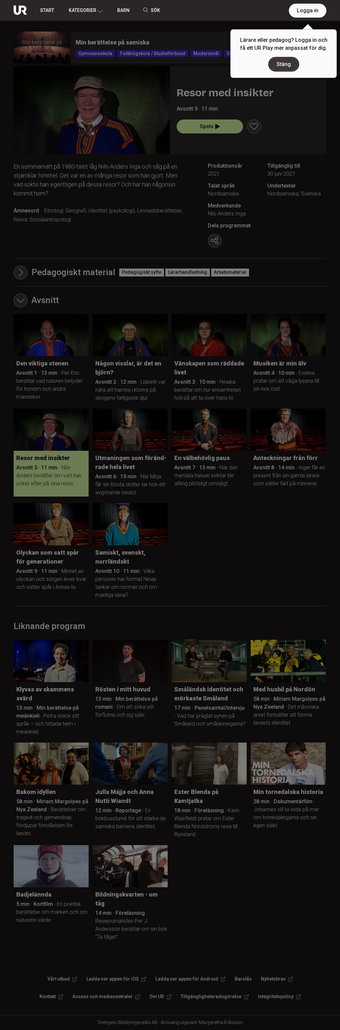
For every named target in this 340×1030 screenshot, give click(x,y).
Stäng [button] (284, 64)
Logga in (307, 10)
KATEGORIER (82, 10)
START (47, 10)
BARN (123, 10)
